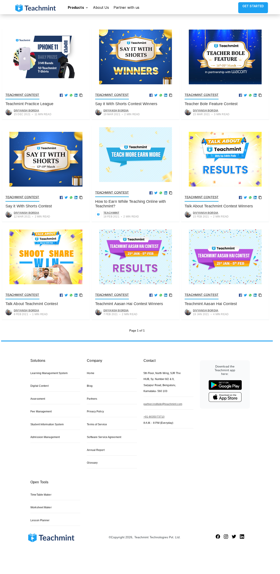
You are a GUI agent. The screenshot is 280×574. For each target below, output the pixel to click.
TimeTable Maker (40, 494)
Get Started (253, 6)
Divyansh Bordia (26, 110)
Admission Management (45, 437)
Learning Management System (49, 373)
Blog (89, 385)
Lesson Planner (39, 520)
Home (90, 373)
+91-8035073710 (154, 416)
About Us (101, 7)
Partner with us (127, 7)
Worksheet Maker (41, 507)
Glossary (92, 462)
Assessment (37, 398)
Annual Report (95, 450)
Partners (92, 398)
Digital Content (39, 385)
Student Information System (47, 424)
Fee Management (41, 411)
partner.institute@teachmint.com (163, 404)
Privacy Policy (95, 411)
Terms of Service (97, 424)
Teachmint (111, 212)
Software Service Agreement (104, 437)
